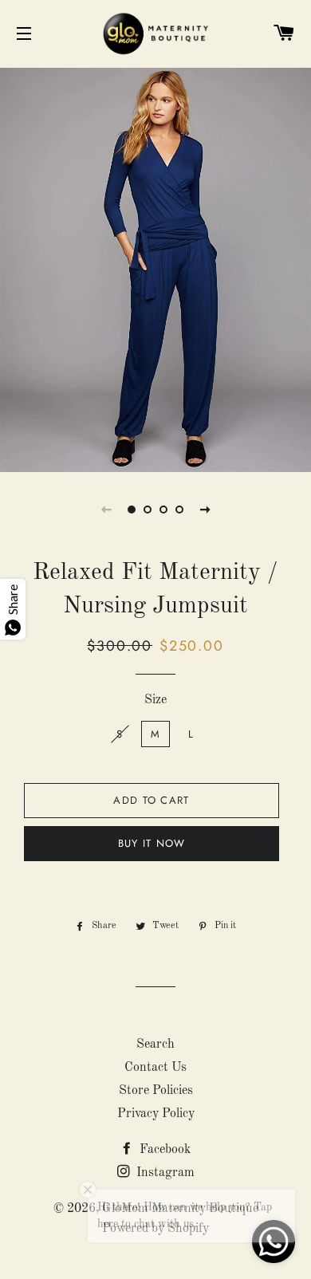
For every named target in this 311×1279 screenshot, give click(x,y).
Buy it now (152, 843)
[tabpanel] (155, 268)
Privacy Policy (156, 1114)
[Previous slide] (106, 509)
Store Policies (156, 1090)
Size (155, 700)
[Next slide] (204, 509)
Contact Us (155, 1067)
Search (155, 1044)
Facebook (163, 1149)
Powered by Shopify (155, 1228)
